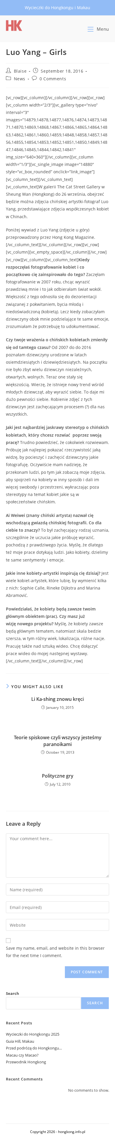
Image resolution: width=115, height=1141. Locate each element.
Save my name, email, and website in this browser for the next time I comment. (55, 951)
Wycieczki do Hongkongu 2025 (32, 1034)
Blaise (20, 71)
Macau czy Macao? (22, 1055)
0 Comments (53, 78)
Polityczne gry (57, 776)
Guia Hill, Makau (20, 1041)
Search (12, 993)
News (19, 78)
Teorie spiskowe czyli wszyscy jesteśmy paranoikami (57, 740)
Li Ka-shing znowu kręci (57, 699)
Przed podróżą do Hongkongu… (34, 1048)
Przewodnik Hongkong (26, 1062)
